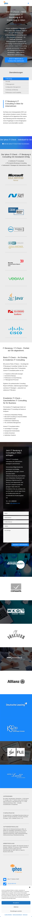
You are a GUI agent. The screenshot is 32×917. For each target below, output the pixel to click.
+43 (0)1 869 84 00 (11, 883)
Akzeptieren (16, 902)
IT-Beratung (9, 78)
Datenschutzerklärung (17, 914)
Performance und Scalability (13, 92)
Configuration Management (13, 87)
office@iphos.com (15, 503)
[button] (29, 887)
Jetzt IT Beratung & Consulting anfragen (16, 60)
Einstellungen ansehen (16, 911)
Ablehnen (16, 907)
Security (8, 81)
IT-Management (10, 84)
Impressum (25, 914)
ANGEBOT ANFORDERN (20, 544)
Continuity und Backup (12, 89)
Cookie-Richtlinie (8, 914)
